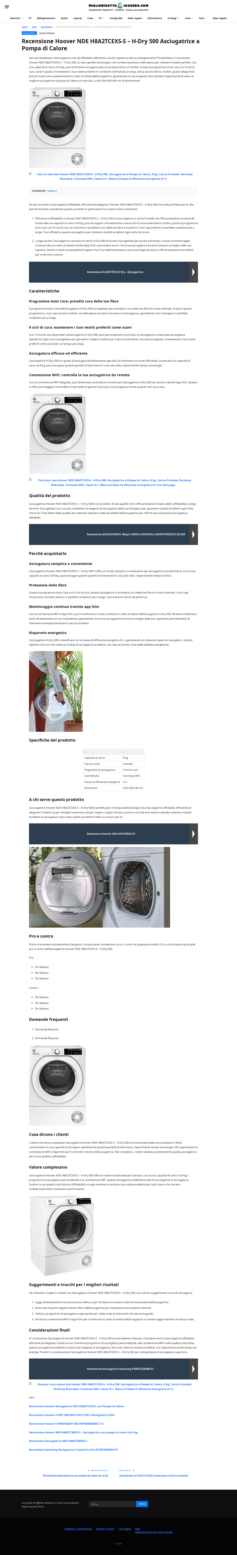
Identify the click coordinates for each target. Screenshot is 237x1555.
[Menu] (7, 6)
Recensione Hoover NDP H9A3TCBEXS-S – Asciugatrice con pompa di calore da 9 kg (83, 1432)
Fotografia (116, 18)
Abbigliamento (46, 18)
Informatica (154, 18)
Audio (64, 18)
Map (137, 1529)
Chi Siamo (125, 1529)
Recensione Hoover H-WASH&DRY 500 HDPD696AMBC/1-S (66, 1423)
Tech (201, 18)
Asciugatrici (29, 33)
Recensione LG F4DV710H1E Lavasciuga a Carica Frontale (153, 1475)
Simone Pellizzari (46, 33)
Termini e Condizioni (78, 1529)
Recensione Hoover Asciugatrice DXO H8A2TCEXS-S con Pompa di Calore (76, 1406)
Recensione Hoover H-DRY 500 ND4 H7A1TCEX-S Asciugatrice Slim (72, 1415)
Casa (90, 18)
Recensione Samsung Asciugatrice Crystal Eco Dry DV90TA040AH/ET (73, 1449)
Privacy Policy (105, 1529)
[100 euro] (118, 7)
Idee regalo (135, 18)
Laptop (77, 18)
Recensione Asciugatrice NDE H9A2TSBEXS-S (58, 1441)
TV (29, 18)
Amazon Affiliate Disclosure (154, 1532)
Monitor (15, 18)
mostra (52, 190)
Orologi (172, 18)
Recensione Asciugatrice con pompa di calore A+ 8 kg (75, 1475)
